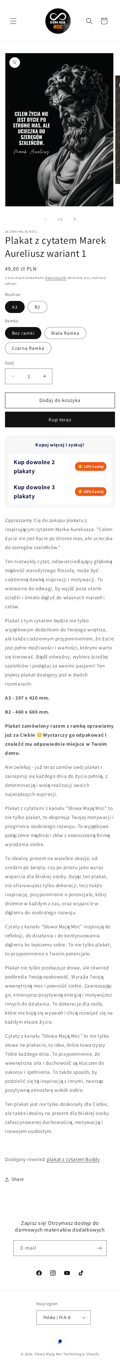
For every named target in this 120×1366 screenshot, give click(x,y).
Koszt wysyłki (56, 278)
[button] (13, 21)
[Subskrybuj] (99, 1248)
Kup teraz (60, 419)
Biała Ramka (65, 333)
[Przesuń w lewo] (45, 219)
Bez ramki (23, 333)
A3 (15, 307)
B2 (37, 307)
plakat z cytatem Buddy (73, 1159)
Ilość (9, 363)
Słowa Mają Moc (48, 1354)
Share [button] (18, 1179)
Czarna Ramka (28, 348)
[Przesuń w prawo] (74, 219)
